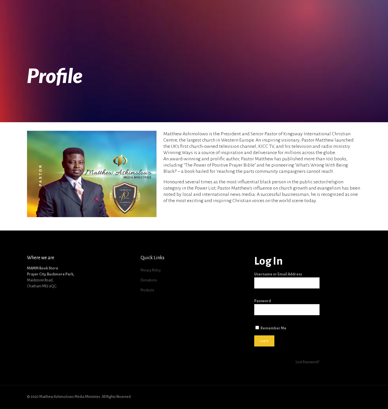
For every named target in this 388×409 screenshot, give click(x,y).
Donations (149, 280)
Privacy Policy (151, 270)
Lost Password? (307, 362)
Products (147, 290)
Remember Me (273, 328)
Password (262, 301)
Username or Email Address (278, 274)
